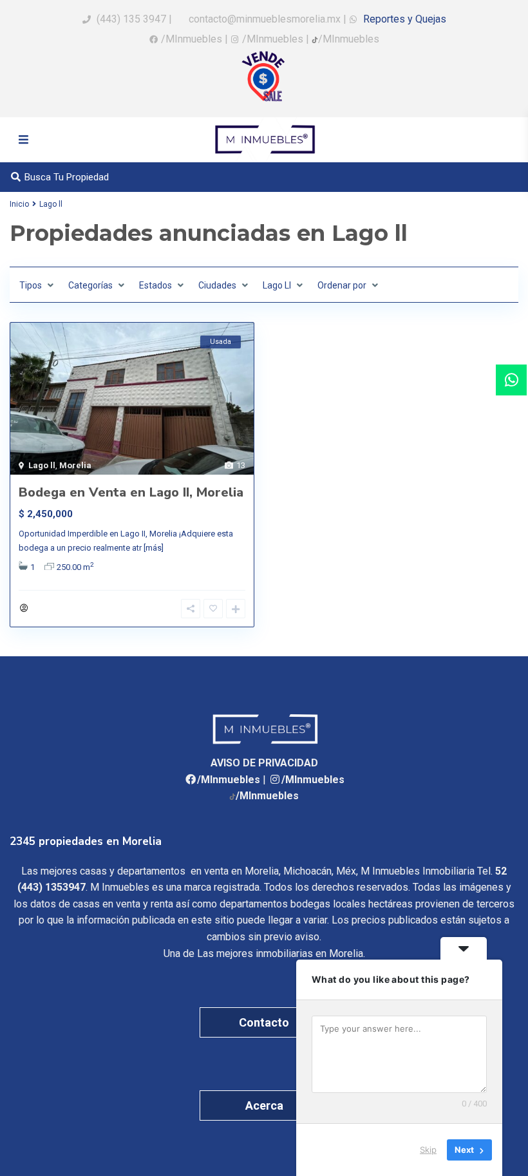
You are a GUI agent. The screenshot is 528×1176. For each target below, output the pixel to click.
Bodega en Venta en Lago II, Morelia (131, 492)
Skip (428, 1149)
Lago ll (41, 465)
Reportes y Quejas (403, 19)
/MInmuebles (191, 39)
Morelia (75, 465)
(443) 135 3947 (131, 19)
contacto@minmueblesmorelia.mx (263, 19)
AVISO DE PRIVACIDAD (264, 763)
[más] (154, 548)
